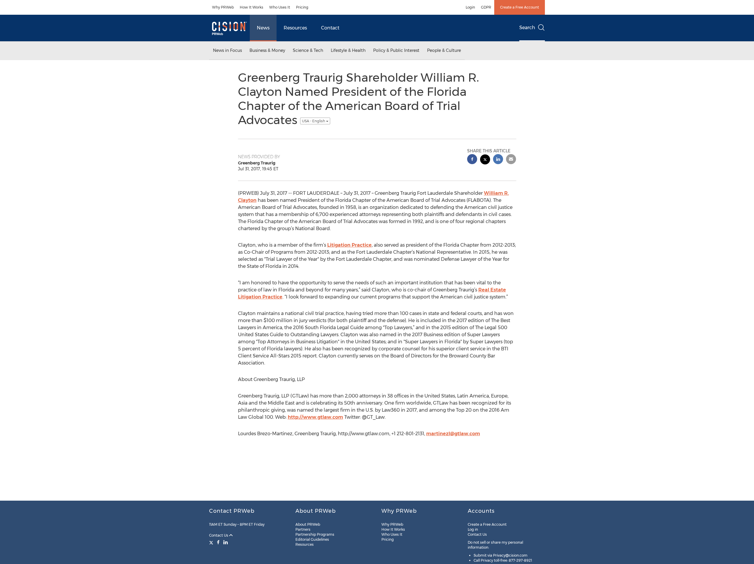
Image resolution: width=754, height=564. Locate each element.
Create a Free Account (519, 7)
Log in (473, 529)
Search (527, 27)
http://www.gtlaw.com (315, 417)
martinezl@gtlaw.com (453, 433)
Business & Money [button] (267, 50)
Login (470, 7)
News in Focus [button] (227, 50)
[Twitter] (212, 542)
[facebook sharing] (472, 160)
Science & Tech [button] (308, 50)
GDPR (486, 7)
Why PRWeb (223, 7)
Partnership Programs (314, 534)
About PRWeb (307, 524)
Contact (330, 28)
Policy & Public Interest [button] (396, 50)
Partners (302, 529)
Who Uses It (279, 7)
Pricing (302, 7)
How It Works (251, 7)
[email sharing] (511, 160)
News (263, 28)
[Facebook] (218, 542)
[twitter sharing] (485, 160)
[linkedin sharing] (498, 160)
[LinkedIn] (225, 542)
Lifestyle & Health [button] (348, 50)
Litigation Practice (349, 245)
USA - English (314, 121)
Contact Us (219, 535)
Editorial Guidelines (312, 539)
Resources (295, 28)
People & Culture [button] (444, 50)
